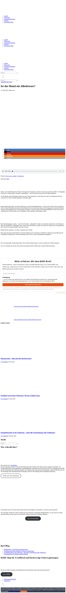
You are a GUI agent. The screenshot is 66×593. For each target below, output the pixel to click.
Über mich (7, 17)
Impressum (7, 580)
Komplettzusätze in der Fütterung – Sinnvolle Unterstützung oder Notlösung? (28, 433)
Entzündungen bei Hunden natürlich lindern (16, 554)
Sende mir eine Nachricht (11, 476)
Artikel (6, 16)
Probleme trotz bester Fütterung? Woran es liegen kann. (20, 396)
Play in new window (11, 176)
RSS (8, 179)
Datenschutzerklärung (10, 579)
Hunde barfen (8, 82)
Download (21, 176)
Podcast (6, 20)
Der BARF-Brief (8, 22)
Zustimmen (24, 591)
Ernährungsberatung (9, 19)
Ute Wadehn (4, 362)
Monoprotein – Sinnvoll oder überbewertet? (16, 358)
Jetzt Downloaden (33, 518)
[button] (7, 150)
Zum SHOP (6, 574)
